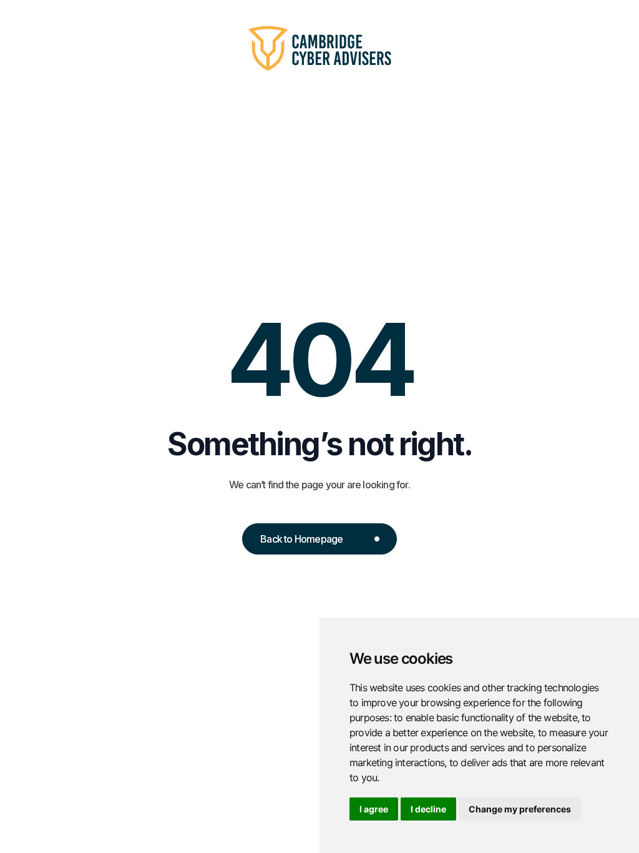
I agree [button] (373, 809)
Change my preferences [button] (520, 809)
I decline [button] (428, 809)
